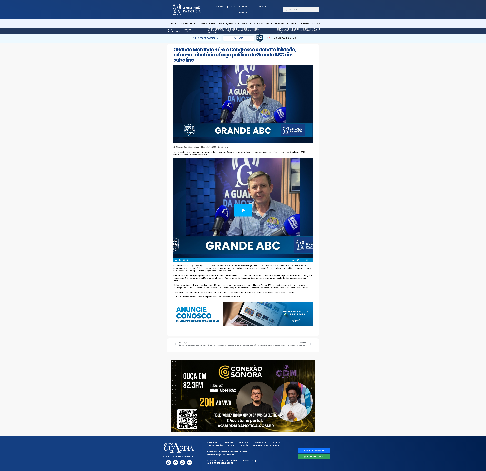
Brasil (294, 23)
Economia (202, 23)
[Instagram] (182, 462)
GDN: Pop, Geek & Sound (309, 23)
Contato (242, 12)
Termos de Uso (263, 6)
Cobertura (168, 23)
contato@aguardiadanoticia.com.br (231, 451)
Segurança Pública (227, 23)
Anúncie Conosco (240, 6)
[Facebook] (175, 462)
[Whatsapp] (168, 462)
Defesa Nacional (261, 23)
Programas (280, 23)
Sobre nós (219, 6)
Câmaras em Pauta (187, 23)
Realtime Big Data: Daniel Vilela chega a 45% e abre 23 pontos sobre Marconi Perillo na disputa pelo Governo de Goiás (218, 31)
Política (212, 23)
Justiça (245, 23)
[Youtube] (189, 462)
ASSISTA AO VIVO (285, 38)
